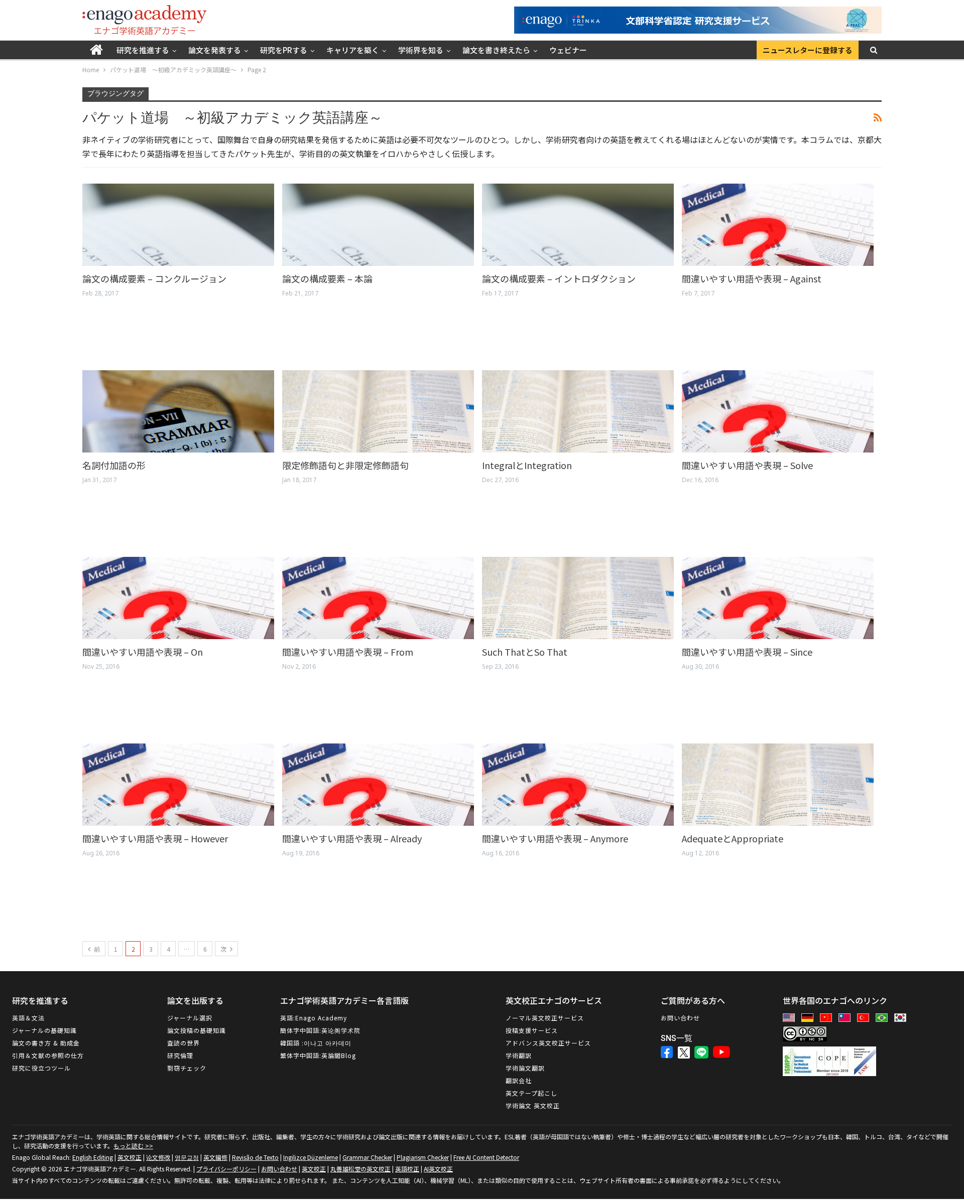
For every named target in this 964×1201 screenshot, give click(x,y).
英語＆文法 (28, 1017)
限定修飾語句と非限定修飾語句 (345, 465)
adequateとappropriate (732, 838)
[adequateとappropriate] (778, 784)
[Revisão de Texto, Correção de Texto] (884, 1017)
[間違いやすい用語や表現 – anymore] (578, 784)
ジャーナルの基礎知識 (44, 1030)
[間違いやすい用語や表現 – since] (778, 598)
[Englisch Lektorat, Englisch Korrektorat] (809, 1017)
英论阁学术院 (340, 1030)
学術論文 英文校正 (533, 1105)
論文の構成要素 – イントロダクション (559, 278)
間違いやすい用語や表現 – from (347, 651)
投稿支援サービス (532, 1030)
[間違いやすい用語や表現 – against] (778, 225)
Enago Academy (321, 1017)
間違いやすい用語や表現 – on (142, 651)
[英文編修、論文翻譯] (847, 1017)
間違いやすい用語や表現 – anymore (555, 838)
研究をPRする (283, 50)
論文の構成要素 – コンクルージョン (154, 278)
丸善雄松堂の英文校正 (360, 1168)
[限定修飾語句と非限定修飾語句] (378, 411)
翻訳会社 (519, 1080)
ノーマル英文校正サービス (545, 1017)
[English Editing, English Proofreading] (791, 1017)
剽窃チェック (186, 1068)
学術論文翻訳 (525, 1068)
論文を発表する (214, 50)
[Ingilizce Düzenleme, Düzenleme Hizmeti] (865, 1017)
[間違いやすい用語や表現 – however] (178, 784)
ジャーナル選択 (189, 1017)
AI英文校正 (438, 1168)
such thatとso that (524, 651)
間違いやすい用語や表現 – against (751, 278)
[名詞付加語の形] (178, 411)
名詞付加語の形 (114, 465)
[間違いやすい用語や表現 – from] (378, 598)
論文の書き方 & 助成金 (46, 1042)
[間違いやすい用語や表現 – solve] (778, 411)
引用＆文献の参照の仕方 (48, 1055)
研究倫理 (180, 1055)
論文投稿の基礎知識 (196, 1030)
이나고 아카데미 (327, 1042)
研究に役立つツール (41, 1068)
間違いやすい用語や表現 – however (155, 838)
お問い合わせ (680, 1017)
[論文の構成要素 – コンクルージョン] (178, 225)
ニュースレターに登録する (808, 50)
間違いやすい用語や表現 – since (747, 651)
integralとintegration (527, 465)
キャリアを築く (352, 50)
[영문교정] (902, 1017)
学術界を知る (420, 50)
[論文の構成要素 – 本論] (378, 225)
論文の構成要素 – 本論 (327, 278)
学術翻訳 (519, 1055)
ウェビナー (568, 50)
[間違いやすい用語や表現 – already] (378, 784)
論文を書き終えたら (496, 50)
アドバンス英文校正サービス (548, 1042)
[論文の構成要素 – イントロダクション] (578, 225)
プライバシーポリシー (226, 1168)
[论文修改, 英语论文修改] (828, 1017)
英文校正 (314, 1168)
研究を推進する (142, 50)
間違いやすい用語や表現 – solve (747, 465)
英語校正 (407, 1168)
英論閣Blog (338, 1055)
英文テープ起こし (531, 1093)
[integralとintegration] (578, 411)
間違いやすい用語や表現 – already (352, 838)
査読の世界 (183, 1042)
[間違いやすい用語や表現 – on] (178, 598)
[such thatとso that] (578, 598)
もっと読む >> (133, 1145)
